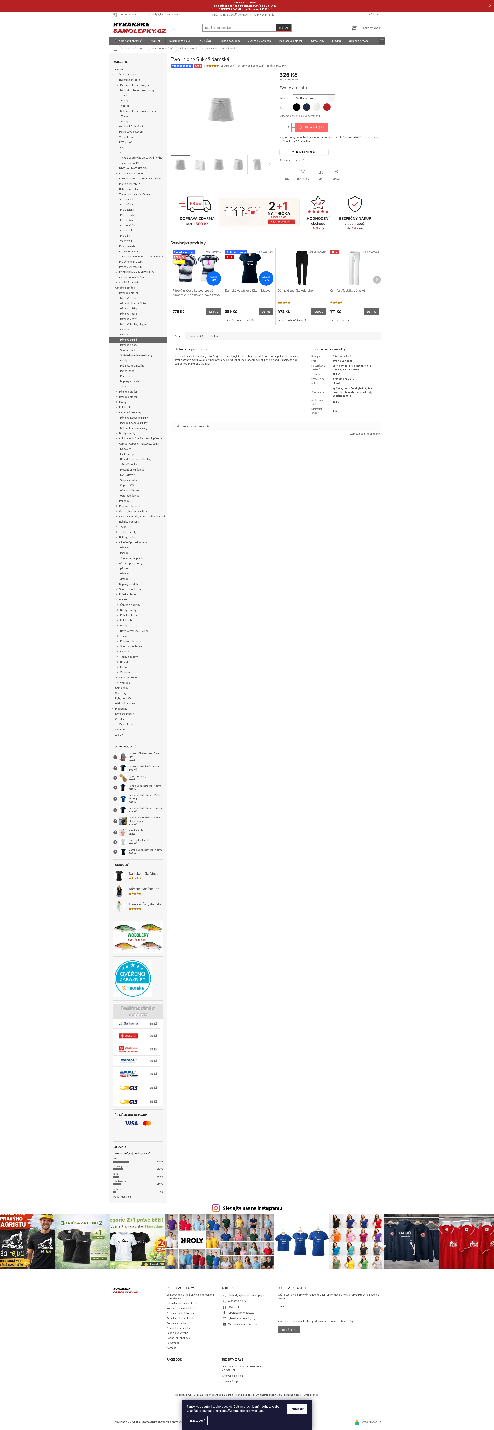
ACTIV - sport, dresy (130, 563)
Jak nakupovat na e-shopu (182, 1303)
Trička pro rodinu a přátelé (134, 194)
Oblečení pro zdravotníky (134, 542)
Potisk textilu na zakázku (181, 1309)
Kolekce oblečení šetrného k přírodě (140, 438)
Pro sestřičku (128, 226)
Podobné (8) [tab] (196, 336)
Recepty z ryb (183, 1395)
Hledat (283, 27)
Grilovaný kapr (230, 1382)
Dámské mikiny (128, 309)
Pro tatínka (126, 205)
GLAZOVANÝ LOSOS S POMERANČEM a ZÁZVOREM (244, 1368)
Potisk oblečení (128, 594)
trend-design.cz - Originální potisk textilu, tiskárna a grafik (268, 1395)
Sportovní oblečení (130, 589)
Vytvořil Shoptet (371, 1422)
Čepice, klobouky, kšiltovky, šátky (139, 444)
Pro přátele (126, 231)
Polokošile (125, 407)
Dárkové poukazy (125, 704)
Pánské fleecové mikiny (134, 423)
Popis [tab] (178, 336)
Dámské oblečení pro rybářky (137, 90)
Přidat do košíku (314, 127)
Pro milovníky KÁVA (130, 184)
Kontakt (171, 1348)
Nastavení (197, 1421)
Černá (281, 321)
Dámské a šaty (128, 345)
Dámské (124, 548)
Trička (124, 96)
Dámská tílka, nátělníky (133, 303)
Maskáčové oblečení (131, 132)
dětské (124, 579)
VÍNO (123, 153)
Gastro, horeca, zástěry (133, 511)
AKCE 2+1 (120, 730)
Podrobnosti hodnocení (249, 66)
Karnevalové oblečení (131, 277)
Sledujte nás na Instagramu (252, 1208)
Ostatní (119, 719)
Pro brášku (126, 220)
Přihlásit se (289, 1329)
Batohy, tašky (127, 537)
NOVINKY (125, 662)
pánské (124, 568)
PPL (115, 1159)
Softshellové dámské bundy (136, 355)
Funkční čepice (128, 454)
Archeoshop (311, 1395)
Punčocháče (127, 371)
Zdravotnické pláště (132, 558)
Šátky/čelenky (128, 464)
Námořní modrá (234, 321)
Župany (124, 386)
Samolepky (121, 688)
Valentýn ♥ (126, 241)
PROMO (119, 70)
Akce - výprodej (128, 678)
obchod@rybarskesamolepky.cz (247, 1296)
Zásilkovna (119, 1181)
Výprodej (125, 672)
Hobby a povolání (129, 189)
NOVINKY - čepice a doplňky (136, 459)
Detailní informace (290, 160)
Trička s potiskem (125, 75)
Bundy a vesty (127, 433)
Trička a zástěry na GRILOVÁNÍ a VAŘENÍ (141, 158)
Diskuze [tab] (215, 336)
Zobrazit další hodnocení (364, 434)
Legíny (124, 335)
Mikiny (124, 101)
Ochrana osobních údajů (180, 1313)
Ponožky (125, 376)
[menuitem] (128, 41)
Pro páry (125, 236)
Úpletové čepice (129, 496)
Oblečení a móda (125, 288)
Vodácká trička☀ (129, 283)
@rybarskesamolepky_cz (243, 1324)
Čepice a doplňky (130, 605)
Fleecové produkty (130, 412)
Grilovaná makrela (232, 1376)
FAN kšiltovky (127, 475)
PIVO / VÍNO (125, 142)
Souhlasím (297, 1409)
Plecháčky (121, 709)
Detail (213, 311)
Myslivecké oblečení (131, 127)
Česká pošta (120, 1166)
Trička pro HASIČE (129, 163)
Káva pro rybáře (124, 714)
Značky (119, 735)
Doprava (198, 1395)
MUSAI (123, 667)
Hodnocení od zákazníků (219, 1395)
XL (354, 321)
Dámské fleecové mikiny (134, 418)
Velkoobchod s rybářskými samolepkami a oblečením (243, 15)
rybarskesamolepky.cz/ (241, 1318)
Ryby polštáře (123, 698)
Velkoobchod (127, 724)
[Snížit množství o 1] (293, 129)
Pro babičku (127, 210)
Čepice (125, 106)
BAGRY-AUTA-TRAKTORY (133, 168)
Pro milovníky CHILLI (130, 267)
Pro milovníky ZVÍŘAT (131, 174)
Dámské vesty (128, 319)
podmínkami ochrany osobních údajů (333, 1321)
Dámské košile (128, 314)
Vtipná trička (126, 137)
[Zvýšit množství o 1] (293, 125)
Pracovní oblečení (129, 506)
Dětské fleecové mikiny (134, 428)
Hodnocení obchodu (178, 1338)
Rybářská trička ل (129, 80)
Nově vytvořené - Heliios (134, 631)
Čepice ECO (127, 485)
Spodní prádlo (128, 350)
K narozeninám (127, 246)
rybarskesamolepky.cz (241, 1313)
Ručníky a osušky (129, 522)
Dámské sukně (128, 340)
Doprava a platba (176, 1323)
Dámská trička (128, 298)
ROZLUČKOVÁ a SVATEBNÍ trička (137, 272)
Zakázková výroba (177, 1333)
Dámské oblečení (129, 293)
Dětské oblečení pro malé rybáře (139, 111)
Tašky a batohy (128, 532)
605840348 (234, 1307)
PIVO (123, 148)
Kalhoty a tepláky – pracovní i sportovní (142, 516)
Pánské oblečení (128, 392)
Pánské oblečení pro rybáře (136, 85)
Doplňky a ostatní (130, 381)
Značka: (276, 66)
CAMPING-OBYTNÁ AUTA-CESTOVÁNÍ (140, 179)
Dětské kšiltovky (130, 490)
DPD (115, 1174)
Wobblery (121, 693)
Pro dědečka (127, 215)
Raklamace (173, 1343)
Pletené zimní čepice (132, 470)
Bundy (123, 360)
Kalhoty (124, 329)
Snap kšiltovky (128, 480)
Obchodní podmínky (178, 1328)
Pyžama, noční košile (132, 366)
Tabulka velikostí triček (180, 1318)
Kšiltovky (125, 449)
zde (261, 1411)
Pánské (124, 553)
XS (331, 321)
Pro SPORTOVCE (128, 251)
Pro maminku (127, 200)
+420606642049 (237, 1301)
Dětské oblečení (128, 397)
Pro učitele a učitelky (131, 262)
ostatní (117, 1189)
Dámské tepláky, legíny (133, 324)
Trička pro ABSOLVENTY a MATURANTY (141, 257)
